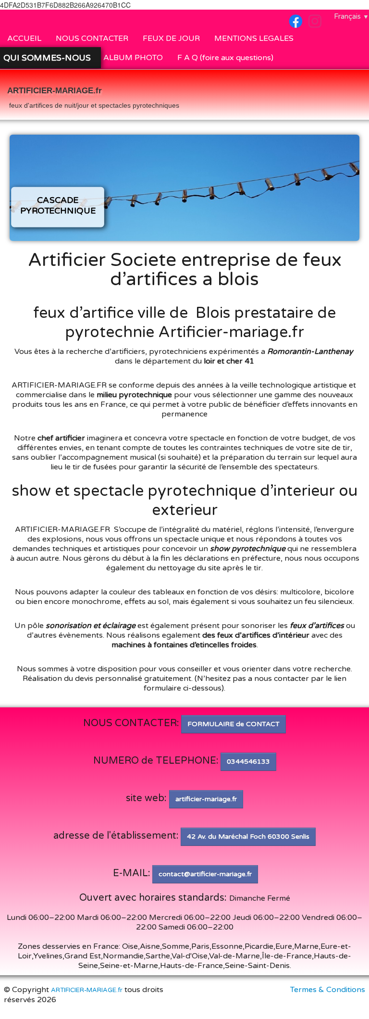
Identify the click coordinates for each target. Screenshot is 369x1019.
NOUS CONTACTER (92, 38)
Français (351, 16)
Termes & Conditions (327, 989)
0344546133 (248, 761)
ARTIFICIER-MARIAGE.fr (87, 990)
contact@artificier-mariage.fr (205, 874)
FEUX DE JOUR (171, 38)
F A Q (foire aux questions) (225, 58)
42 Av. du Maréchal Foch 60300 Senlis (248, 836)
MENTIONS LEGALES (254, 38)
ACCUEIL (24, 38)
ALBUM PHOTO (133, 58)
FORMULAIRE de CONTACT (233, 724)
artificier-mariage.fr (206, 799)
